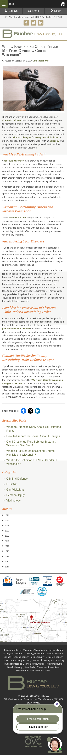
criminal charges (21, 137)
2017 (5, 561)
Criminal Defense (17, 478)
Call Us (13, 10)
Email (35, 10)
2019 (5, 551)
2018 (5, 556)
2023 (5, 530)
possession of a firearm (16, 328)
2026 (5, 515)
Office (57, 10)
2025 (5, 520)
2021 (5, 540)
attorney (54, 140)
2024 (5, 525)
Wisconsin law (17, 217)
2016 (5, 566)
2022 (5, 535)
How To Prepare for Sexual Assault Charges (33, 436)
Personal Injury (15, 495)
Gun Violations (40, 60)
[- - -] (4, 4)
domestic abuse (11, 120)
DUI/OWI (11, 484)
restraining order (14, 160)
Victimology (13, 500)
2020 (5, 546)
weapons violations (46, 137)
